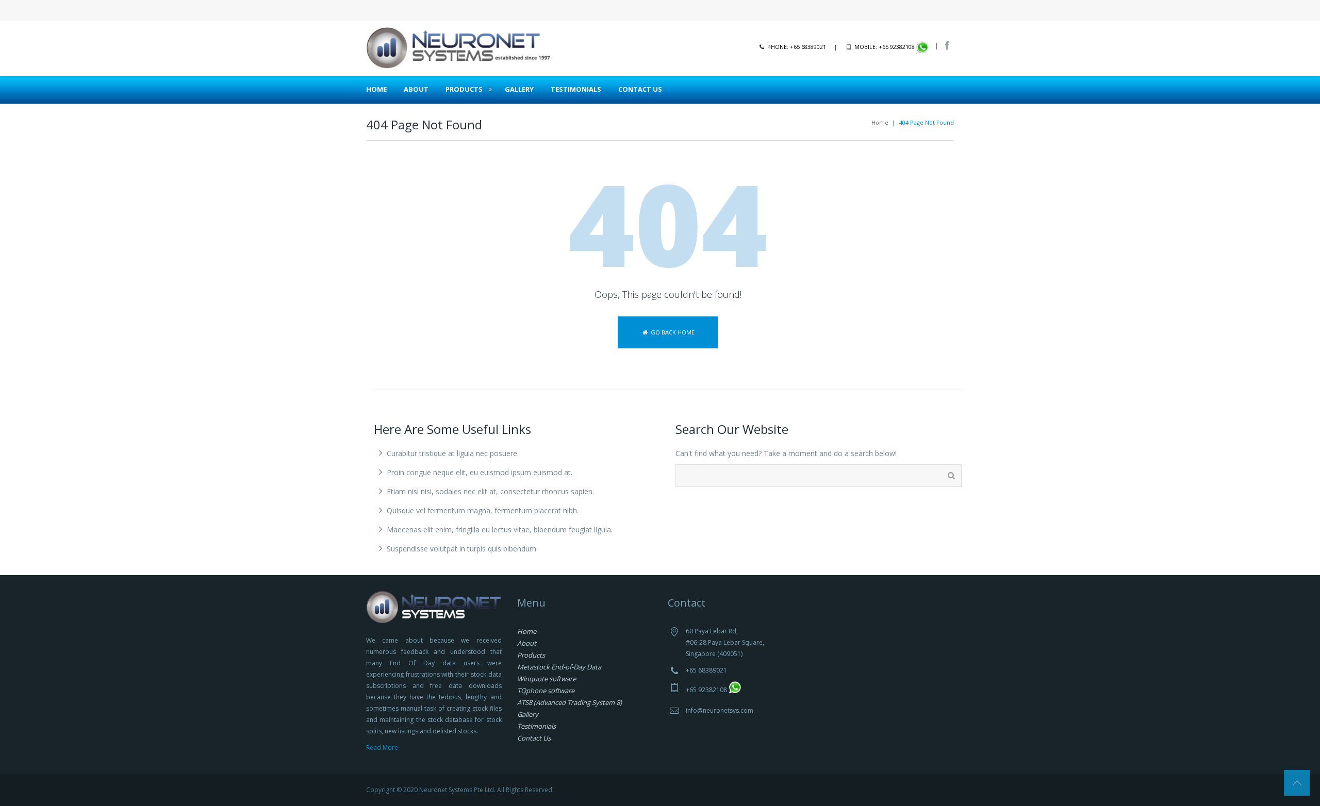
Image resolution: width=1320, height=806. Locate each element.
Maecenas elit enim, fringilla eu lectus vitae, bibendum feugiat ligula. (500, 529)
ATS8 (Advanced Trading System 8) (569, 702)
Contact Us (640, 89)
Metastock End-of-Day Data (559, 666)
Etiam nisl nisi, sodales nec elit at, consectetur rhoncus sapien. (490, 491)
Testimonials (576, 89)
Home (376, 89)
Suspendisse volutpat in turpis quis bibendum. (462, 548)
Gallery (519, 89)
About (416, 89)
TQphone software (545, 690)
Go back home (672, 332)
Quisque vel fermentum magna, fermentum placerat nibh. (483, 510)
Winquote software (546, 678)
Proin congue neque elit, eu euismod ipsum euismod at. (479, 472)
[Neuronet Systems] (459, 47)
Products (464, 89)
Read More (382, 747)
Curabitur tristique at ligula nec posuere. (453, 453)
